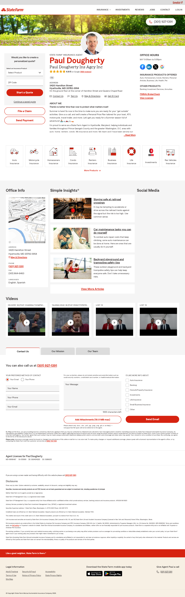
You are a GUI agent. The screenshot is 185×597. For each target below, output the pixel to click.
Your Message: (72, 384)
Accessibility (50, 572)
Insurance (102, 10)
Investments (123, 10)
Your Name (12, 388)
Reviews (139, 10)
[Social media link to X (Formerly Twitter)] (155, 67)
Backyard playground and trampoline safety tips (109, 261)
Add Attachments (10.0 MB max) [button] (92, 419)
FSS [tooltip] (52, 77)
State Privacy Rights (53, 575)
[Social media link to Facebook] (142, 67)
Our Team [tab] (93, 351)
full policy (15, 525)
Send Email (152, 419)
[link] (12, 9)
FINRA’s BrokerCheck (150, 94)
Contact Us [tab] (23, 351)
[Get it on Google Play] (113, 573)
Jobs (152, 10)
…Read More (130, 135)
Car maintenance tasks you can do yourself (112, 231)
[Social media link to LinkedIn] (149, 67)
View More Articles (92, 289)
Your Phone (29, 379)
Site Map (9, 579)
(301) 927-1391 (16, 266)
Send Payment (24, 120)
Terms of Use (11, 575)
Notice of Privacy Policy (31, 575)
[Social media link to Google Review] (162, 67)
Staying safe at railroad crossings (107, 201)
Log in (178, 10)
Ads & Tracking (12, 572)
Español (176, 2)
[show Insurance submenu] (109, 9)
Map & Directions (19, 257)
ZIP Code (12, 82)
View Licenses (146, 98)
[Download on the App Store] (94, 573)
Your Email (14, 379)
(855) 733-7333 (51, 441)
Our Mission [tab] (58, 351)
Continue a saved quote (25, 102)
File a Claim (25, 111)
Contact (165, 10)
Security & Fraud (29, 572)
